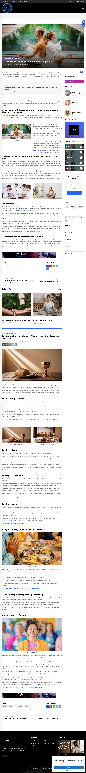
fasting (10, 706)
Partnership (75, 99)
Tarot (80, 217)
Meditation (16, 265)
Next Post (55, 279)
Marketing (67, 249)
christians (5, 706)
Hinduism (9, 577)
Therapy (4, 268)
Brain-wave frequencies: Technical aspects (11, 78)
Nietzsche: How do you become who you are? (15, 523)
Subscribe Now (74, 192)
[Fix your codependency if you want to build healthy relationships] (68, 103)
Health (75, 209)
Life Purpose (43, 8)
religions (26, 706)
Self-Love (81, 100)
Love (79, 212)
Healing (4, 265)
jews (15, 706)
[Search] (80, 8)
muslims (20, 706)
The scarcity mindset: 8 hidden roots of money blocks (20, 1)
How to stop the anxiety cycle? (29, 210)
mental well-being (37, 150)
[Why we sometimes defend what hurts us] (64, 746)
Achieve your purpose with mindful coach (47, 175)
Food (66, 209)
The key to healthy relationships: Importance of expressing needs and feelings (22, 588)
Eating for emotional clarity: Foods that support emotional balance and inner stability (23, 687)
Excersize (81, 206)
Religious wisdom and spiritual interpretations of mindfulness (18, 424)
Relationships (52, 8)
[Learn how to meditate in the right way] (68, 93)
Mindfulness (31, 265)
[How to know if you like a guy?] (68, 113)
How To (67, 8)
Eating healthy (74, 206)
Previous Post (9, 278)
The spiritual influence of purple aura (49, 281)
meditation (21, 100)
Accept (68, 767)
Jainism (8, 580)
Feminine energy (75, 109)
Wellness (60, 8)
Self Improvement (32, 8)
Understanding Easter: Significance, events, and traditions (17, 498)
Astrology (67, 206)
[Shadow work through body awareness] (77, 746)
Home (24, 8)
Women (67, 220)
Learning (10, 265)
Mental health (23, 265)
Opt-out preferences (68, 770)
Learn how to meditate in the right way (33, 231)
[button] (83, 758)
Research (38, 265)
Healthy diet (67, 212)
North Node (67, 217)
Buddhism (9, 579)
